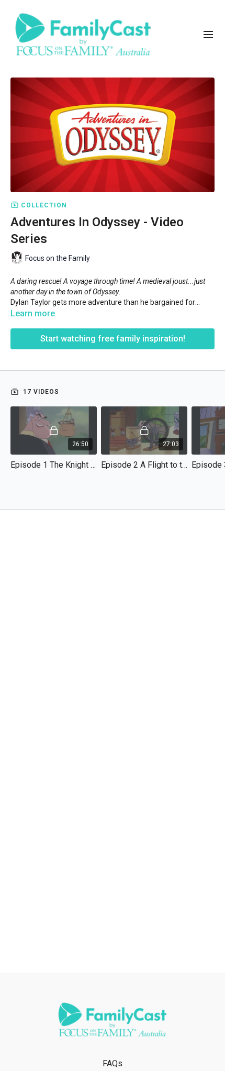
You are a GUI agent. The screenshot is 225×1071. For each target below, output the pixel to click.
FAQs (112, 1063)
